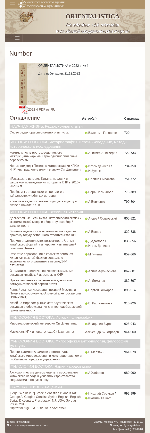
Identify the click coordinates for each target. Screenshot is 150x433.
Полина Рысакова (101, 179)
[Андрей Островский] (86, 218)
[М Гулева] (86, 254)
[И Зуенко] (86, 170)
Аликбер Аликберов (102, 153)
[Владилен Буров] (86, 323)
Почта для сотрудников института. (27, 425)
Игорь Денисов (99, 166)
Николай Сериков (101, 393)
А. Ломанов (96, 280)
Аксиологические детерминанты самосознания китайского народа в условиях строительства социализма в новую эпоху (44, 376)
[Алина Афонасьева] (86, 271)
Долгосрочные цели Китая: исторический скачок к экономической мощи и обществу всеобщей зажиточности (45, 221)
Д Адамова (96, 241)
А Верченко (96, 201)
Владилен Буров (100, 323)
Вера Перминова (100, 192)
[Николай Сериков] (86, 393)
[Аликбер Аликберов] (86, 153)
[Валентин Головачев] (86, 132)
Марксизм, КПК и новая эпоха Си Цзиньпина (42, 331)
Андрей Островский (102, 218)
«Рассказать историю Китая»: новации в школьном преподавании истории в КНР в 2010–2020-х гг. (45, 182)
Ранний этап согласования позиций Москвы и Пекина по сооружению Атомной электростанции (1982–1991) (45, 293)
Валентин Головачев (103, 132)
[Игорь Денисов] (86, 166)
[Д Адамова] (86, 241)
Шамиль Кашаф (99, 398)
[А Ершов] (86, 231)
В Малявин (96, 352)
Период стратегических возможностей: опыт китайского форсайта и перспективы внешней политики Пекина (43, 244)
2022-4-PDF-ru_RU (41, 109)
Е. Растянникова (100, 303)
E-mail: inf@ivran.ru (18, 421)
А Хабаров (96, 372)
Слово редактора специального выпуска (39, 132)
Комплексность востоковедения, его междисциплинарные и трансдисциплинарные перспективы (43, 156)
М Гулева (95, 254)
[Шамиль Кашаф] (86, 398)
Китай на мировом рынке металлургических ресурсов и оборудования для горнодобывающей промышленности (46, 306)
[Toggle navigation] (12, 4)
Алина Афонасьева (102, 271)
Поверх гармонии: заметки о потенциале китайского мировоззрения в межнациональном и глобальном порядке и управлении (46, 355)
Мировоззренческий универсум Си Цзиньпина (43, 323)
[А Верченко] (86, 201)
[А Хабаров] (86, 372)
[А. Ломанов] (86, 280)
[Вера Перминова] (86, 192)
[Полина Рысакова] (86, 179)
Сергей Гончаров (100, 290)
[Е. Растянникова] (86, 303)
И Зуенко (95, 170)
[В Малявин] (86, 352)
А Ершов (94, 231)
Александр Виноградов (102, 332)
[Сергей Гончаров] (86, 290)
